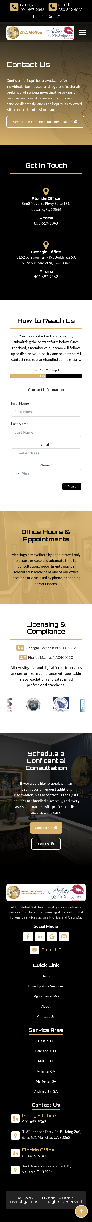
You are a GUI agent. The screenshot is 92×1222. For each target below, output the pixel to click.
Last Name (19, 424)
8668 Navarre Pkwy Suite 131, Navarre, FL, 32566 (46, 206)
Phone (45, 465)
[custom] (50, 16)
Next (72, 486)
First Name (20, 403)
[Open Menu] (82, 32)
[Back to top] (81, 1211)
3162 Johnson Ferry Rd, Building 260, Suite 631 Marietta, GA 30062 (46, 260)
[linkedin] (42, 16)
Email (44, 444)
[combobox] (15, 473)
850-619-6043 (46, 223)
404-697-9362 (46, 276)
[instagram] (58, 16)
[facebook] (33, 16)
